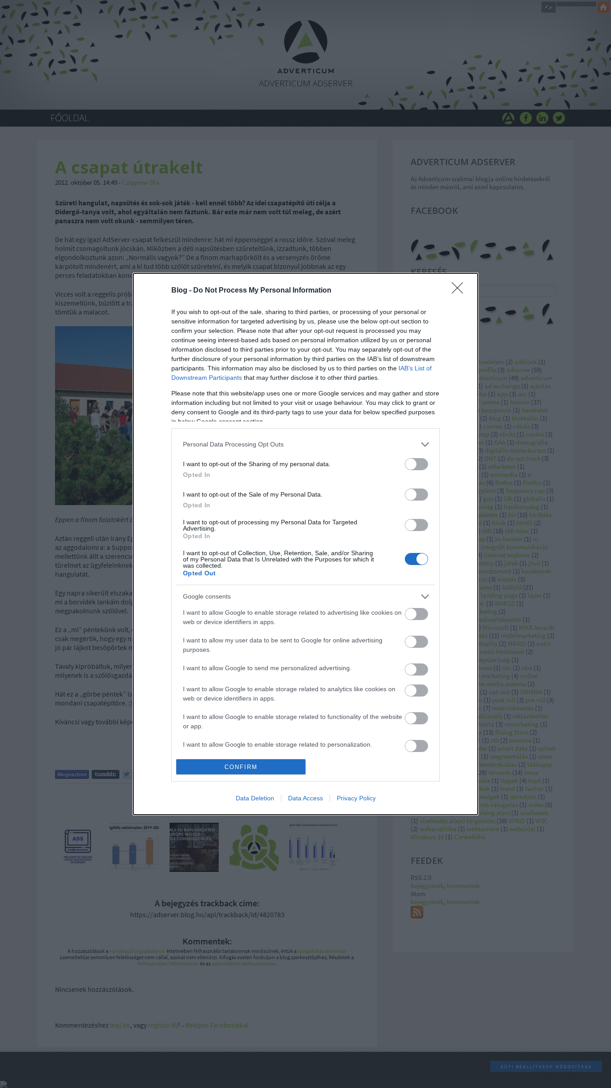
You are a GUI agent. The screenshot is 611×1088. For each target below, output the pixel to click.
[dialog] (305, 544)
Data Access (305, 798)
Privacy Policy (356, 798)
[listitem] (305, 444)
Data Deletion (255, 798)
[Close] (460, 290)
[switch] (416, 464)
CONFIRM (241, 767)
